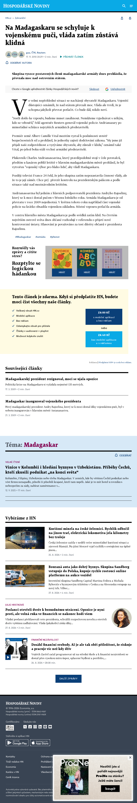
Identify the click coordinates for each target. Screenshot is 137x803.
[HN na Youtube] (50, 726)
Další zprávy (68, 678)
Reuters (41, 52)
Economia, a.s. (27, 708)
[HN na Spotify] (45, 726)
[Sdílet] (122, 18)
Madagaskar (41, 445)
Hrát (62, 272)
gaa (28, 52)
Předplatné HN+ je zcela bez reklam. (115, 362)
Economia (11, 767)
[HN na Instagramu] (35, 726)
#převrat (54, 236)
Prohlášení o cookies (51, 762)
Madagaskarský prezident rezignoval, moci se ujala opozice (51, 379)
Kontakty (10, 757)
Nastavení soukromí (51, 767)
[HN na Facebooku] (30, 726)
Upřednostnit (118, 89)
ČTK (33, 52)
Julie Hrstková (14, 604)
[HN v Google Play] (17, 742)
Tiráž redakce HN (14, 762)
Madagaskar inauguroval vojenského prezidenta (43, 401)
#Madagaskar (23, 236)
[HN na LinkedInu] (40, 726)
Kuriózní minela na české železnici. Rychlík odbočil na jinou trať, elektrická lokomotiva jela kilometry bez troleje (89, 533)
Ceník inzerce (12, 777)
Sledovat (94, 89)
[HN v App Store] (40, 742)
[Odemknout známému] (130, 18)
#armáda (40, 236)
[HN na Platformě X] (25, 726)
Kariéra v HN (12, 772)
